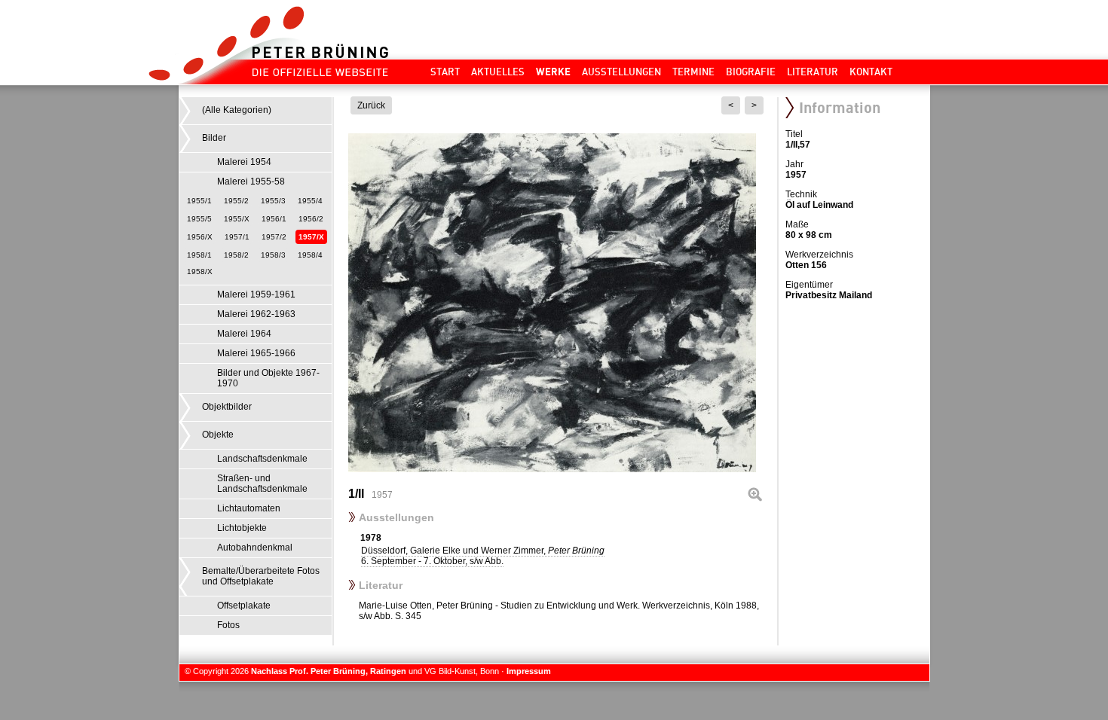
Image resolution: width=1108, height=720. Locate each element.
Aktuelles (498, 72)
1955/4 (310, 201)
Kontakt (870, 72)
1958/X (200, 271)
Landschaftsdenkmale (262, 458)
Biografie (751, 72)
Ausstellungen (621, 72)
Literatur (812, 72)
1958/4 (310, 255)
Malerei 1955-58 (251, 181)
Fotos (228, 625)
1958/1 (199, 255)
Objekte (218, 434)
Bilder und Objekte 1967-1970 (268, 378)
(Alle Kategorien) (236, 110)
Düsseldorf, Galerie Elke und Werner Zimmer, (483, 555)
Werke (553, 72)
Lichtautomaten (248, 508)
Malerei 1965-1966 (256, 353)
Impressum (529, 671)
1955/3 (273, 201)
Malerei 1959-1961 (256, 294)
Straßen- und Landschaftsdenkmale (262, 483)
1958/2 (236, 255)
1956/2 (310, 219)
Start (445, 72)
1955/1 (199, 201)
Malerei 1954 (244, 162)
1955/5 (199, 219)
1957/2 (274, 237)
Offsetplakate (244, 605)
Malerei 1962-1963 (256, 314)
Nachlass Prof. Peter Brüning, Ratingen (328, 671)
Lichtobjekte (242, 528)
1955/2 (236, 201)
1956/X (200, 237)
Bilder (214, 138)
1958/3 (273, 255)
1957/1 (237, 237)
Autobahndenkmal (254, 547)
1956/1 (274, 219)
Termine (693, 72)
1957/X (311, 237)
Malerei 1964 (244, 333)
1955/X (236, 219)
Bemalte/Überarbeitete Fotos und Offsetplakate (261, 576)
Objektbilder (227, 406)
